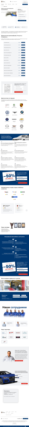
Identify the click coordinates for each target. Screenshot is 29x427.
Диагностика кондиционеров (7, 65)
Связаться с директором (19, 360)
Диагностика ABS (6, 57)
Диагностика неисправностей (7, 52)
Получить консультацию (22, 20)
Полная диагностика (6, 42)
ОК (25, 426)
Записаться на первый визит (23, 274)
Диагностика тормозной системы (8, 70)
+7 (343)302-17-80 (25, 2)
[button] (26, 210)
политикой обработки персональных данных (21, 19)
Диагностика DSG (6, 60)
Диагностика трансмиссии (7, 75)
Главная (2, 6)
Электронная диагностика (7, 47)
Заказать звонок (25, 4)
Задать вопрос (24, 383)
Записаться (23, 42)
